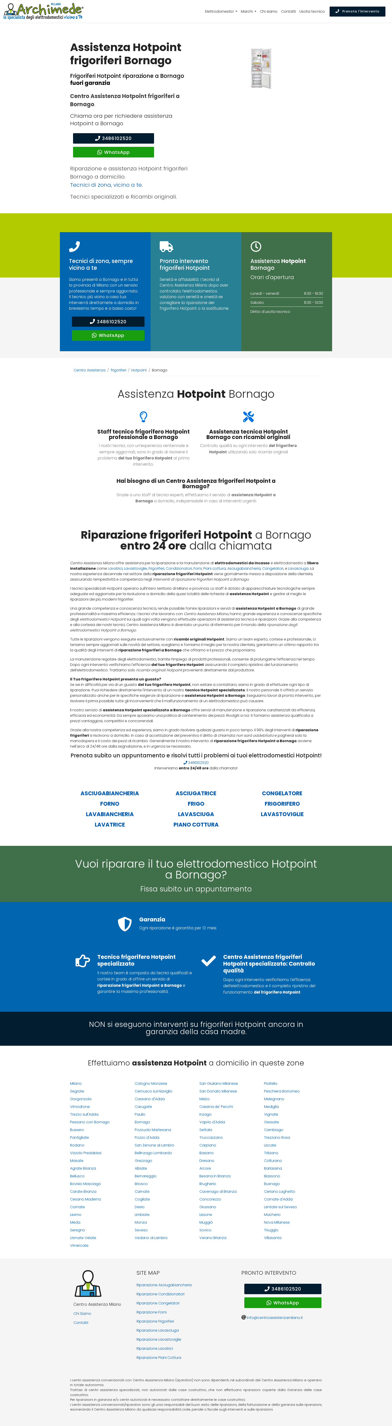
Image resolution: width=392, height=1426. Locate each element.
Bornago (142, 1122)
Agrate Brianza (83, 1168)
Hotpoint (139, 370)
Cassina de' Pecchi (216, 1106)
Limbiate (142, 1214)
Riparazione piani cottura (159, 1357)
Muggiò (206, 1222)
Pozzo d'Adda (147, 1137)
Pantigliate (79, 1137)
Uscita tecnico (312, 11)
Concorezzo (210, 1199)
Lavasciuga (298, 568)
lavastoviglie (282, 814)
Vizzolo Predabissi (85, 1153)
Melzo (204, 1099)
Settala (205, 1129)
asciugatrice (196, 793)
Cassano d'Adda (150, 1099)
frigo (196, 803)
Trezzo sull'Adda (84, 1114)
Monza (141, 1222)
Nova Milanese (277, 1222)
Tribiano (271, 1153)
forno (109, 803)
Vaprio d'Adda (212, 1122)
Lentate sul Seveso (280, 1207)
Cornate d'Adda (278, 1199)
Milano (76, 1083)
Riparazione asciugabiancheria (164, 1285)
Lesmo (75, 1214)
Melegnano (274, 1099)
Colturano (273, 1160)
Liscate (270, 1145)
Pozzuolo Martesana (153, 1129)
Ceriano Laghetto (279, 1191)
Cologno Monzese (151, 1083)
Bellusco (77, 1176)
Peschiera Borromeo (282, 1091)
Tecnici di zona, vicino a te (106, 185)
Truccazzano (211, 1137)
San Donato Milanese (218, 1091)
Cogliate (142, 1199)
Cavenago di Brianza (218, 1191)
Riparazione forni (152, 1312)
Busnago (272, 1183)
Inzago (205, 1114)
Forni (198, 568)
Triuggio (271, 1230)
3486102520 (117, 138)
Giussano (207, 1207)
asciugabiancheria (110, 793)
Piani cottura (214, 568)
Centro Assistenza (89, 370)
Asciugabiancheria (244, 568)
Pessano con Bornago (90, 1122)
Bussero (77, 1129)
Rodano (77, 1145)
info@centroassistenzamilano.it (275, 1317)
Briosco (141, 1183)
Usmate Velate (83, 1237)
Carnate (142, 1191)
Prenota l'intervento (360, 11)
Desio (140, 1207)
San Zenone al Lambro (154, 1145)
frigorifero (282, 803)
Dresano (206, 1160)
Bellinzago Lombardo (153, 1153)
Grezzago (143, 1160)
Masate (76, 1160)
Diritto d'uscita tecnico (270, 311)
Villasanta (273, 1237)
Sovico (205, 1230)
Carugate (143, 1106)
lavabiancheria (110, 814)
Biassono (272, 1176)
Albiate (141, 1168)
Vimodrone (80, 1106)
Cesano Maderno (85, 1199)
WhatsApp (117, 152)
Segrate (77, 1091)
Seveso (141, 1230)
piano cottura (196, 824)
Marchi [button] (247, 11)
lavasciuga (196, 814)
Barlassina (273, 1168)
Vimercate (79, 1245)
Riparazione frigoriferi (155, 1321)
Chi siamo (268, 11)
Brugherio (207, 1183)
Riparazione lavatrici (155, 1348)
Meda (75, 1222)
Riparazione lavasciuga (158, 1330)
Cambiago (273, 1129)
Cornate (77, 1207)
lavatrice (110, 824)
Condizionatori (179, 568)
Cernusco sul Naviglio (153, 1091)
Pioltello (270, 1083)
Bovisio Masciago (85, 1183)
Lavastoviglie (135, 568)
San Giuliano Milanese (218, 1083)
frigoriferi (118, 370)
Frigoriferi (156, 568)
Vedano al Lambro (151, 1237)
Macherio (272, 1214)
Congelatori (272, 568)
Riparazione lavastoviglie (159, 1339)
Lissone (205, 1214)
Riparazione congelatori (158, 1303)
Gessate (271, 1122)
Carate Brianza (83, 1191)
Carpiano (207, 1145)
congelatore (282, 793)
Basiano (206, 1153)
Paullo (140, 1114)
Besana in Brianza (214, 1176)
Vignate (271, 1114)
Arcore (205, 1168)
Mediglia (271, 1106)
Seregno (77, 1230)
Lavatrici (115, 568)
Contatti (288, 11)
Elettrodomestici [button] (220, 11)
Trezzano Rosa (277, 1137)
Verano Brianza (212, 1237)
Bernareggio (146, 1176)
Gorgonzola (80, 1099)
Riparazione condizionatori (160, 1294)
